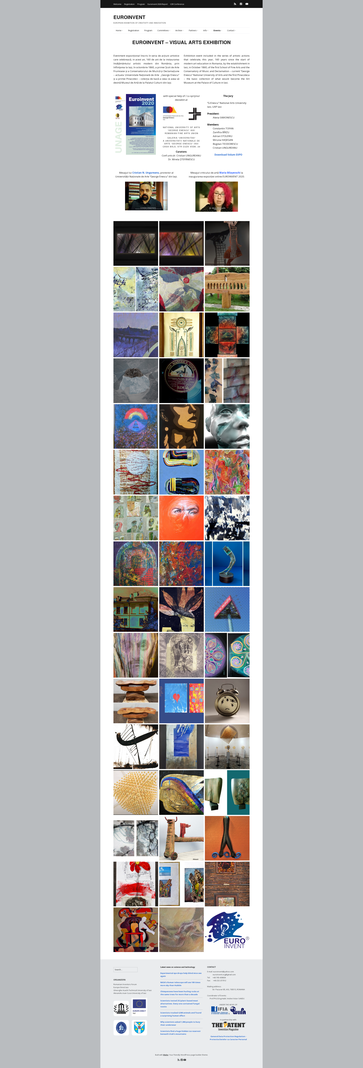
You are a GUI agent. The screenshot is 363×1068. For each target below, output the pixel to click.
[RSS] (236, 4)
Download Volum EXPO (228, 154)
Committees (163, 30)
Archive (178, 30)
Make (165, 1055)
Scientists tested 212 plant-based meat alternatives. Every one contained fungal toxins (180, 1003)
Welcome (117, 4)
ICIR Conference (177, 4)
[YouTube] (247, 4)
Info (205, 30)
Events (217, 30)
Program (141, 4)
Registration (129, 4)
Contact (230, 30)
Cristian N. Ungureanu (145, 172)
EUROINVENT (129, 17)
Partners (193, 30)
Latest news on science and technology (177, 967)
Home (118, 30)
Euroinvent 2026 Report (158, 4)
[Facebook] (241, 4)
